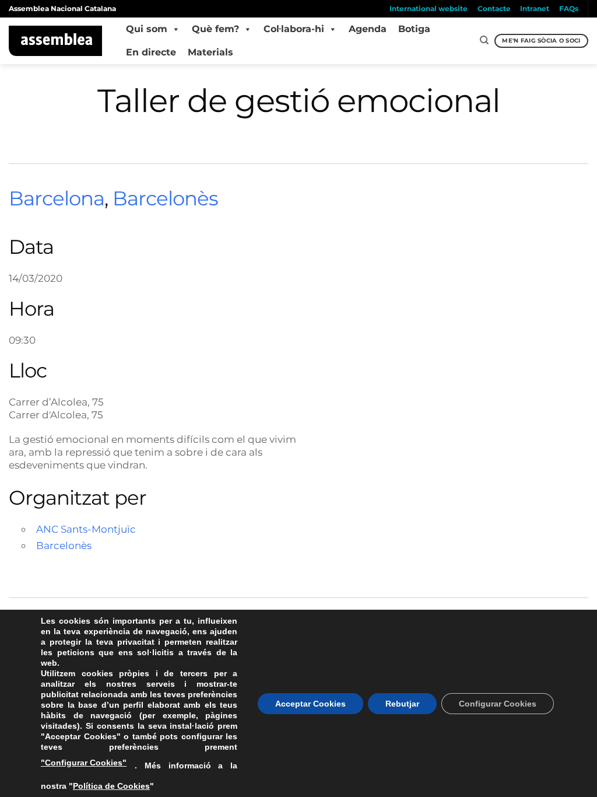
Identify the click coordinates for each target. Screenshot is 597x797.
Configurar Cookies (497, 703)
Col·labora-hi (294, 28)
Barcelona (56, 198)
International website (428, 8)
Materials (210, 52)
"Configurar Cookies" (84, 762)
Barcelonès (165, 198)
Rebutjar (402, 703)
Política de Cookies (111, 786)
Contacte (494, 8)
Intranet (534, 8)
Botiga (414, 28)
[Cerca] (484, 40)
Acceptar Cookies (310, 703)
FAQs (568, 8)
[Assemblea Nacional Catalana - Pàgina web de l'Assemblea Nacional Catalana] (56, 41)
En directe (151, 52)
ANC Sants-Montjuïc (86, 529)
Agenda (368, 28)
